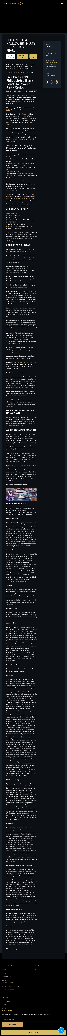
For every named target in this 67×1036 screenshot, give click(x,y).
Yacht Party (6, 980)
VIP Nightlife (10, 72)
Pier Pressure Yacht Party (22, 199)
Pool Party (6, 977)
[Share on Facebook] (47, 82)
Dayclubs (5, 997)
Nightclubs (6, 1001)
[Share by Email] (57, 82)
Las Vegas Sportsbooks (10, 990)
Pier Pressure (23, 114)
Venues (4, 969)
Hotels (4, 1008)
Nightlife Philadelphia (22, 72)
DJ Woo (33, 56)
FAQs (4, 993)
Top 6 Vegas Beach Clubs (11, 986)
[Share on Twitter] (52, 82)
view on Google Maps (20, 287)
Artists (4, 973)
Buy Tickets (33, 1032)
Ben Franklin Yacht (22, 56)
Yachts (4, 1005)
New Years (37, 969)
